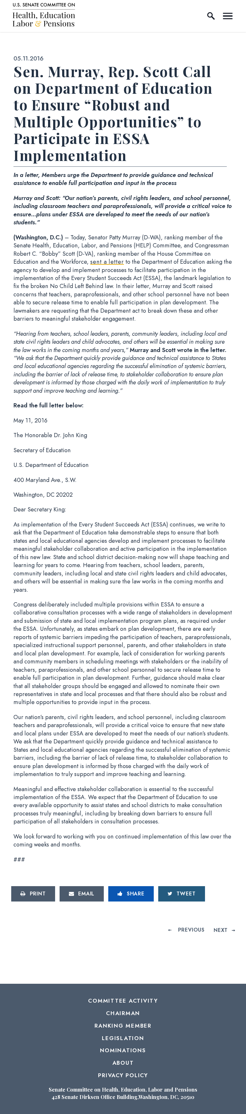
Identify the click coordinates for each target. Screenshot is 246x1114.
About (123, 1063)
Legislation (123, 1038)
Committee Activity (123, 1001)
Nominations (123, 1050)
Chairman (123, 1013)
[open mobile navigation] (228, 16)
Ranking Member (123, 1026)
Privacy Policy (123, 1075)
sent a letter (107, 262)
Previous (191, 930)
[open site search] (211, 16)
